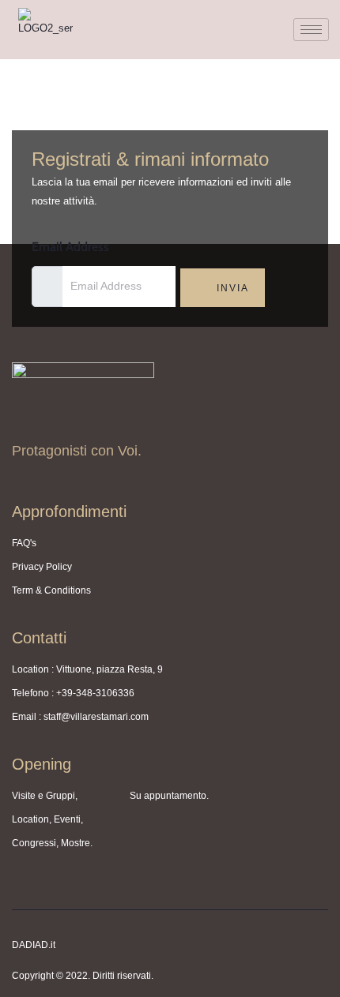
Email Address (70, 246)
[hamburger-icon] (311, 29)
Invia (231, 288)
